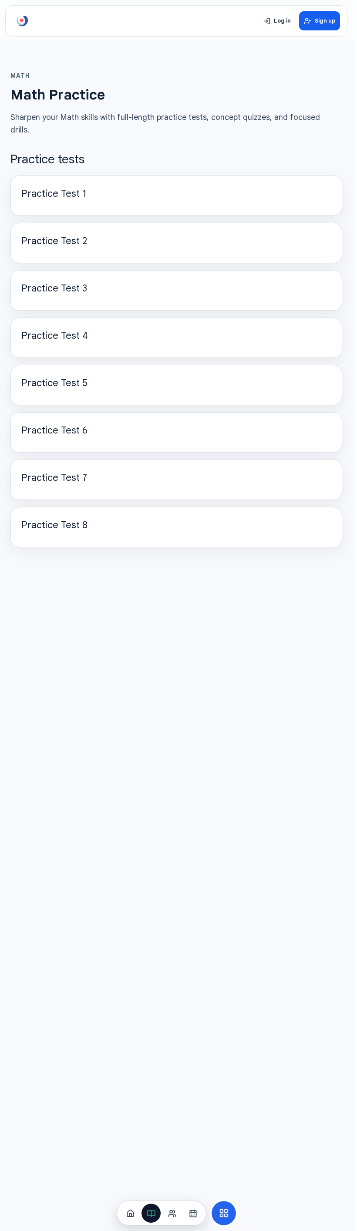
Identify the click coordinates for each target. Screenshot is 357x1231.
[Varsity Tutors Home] (22, 20)
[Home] (130, 1213)
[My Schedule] (192, 1213)
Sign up (325, 20)
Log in (282, 20)
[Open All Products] (224, 1213)
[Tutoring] (172, 1213)
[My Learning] (151, 1213)
